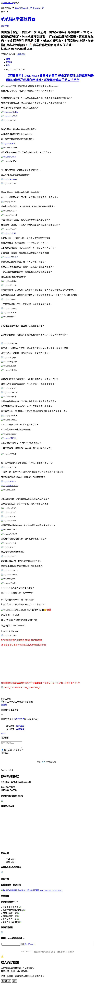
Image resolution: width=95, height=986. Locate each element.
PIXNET (29, 952)
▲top (3, 733)
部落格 (9, 62)
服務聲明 (71, 952)
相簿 (8, 59)
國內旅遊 (20, 726)
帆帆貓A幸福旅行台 (18, 19)
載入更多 (5, 738)
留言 (22, 719)
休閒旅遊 (21, 54)
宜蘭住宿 (20, 729)
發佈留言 (5, 753)
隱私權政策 (61, 952)
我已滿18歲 (6, 981)
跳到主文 (5, 26)
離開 (14, 981)
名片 (8, 65)
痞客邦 (17, 719)
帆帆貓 (4, 705)
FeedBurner (29, 944)
